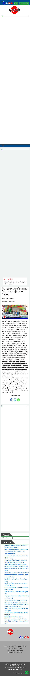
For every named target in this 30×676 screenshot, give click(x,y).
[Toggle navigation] (3, 145)
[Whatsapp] (18, 399)
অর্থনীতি (10, 279)
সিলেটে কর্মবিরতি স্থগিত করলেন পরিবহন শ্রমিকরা (17, 573)
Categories (6, 535)
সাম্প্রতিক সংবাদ (7, 543)
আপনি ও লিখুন (24, 3)
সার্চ (17, 3)
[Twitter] (15, 399)
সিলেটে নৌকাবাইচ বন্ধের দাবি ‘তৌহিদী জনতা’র (16, 550)
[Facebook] (11, 399)
